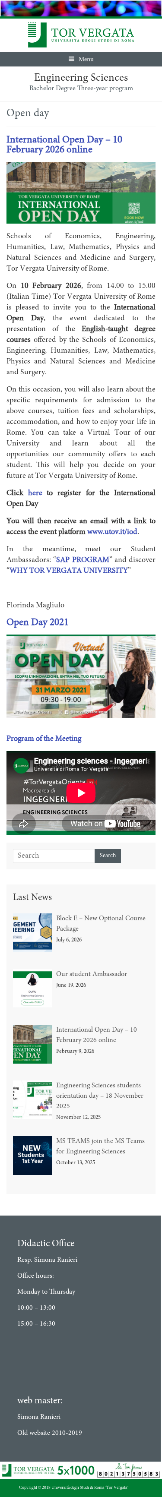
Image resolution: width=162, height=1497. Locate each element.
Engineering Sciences (81, 78)
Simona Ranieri (38, 1417)
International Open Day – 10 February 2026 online (64, 145)
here (35, 493)
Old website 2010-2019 (49, 1433)
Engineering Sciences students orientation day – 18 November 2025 (99, 1096)
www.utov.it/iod (112, 532)
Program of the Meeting (43, 739)
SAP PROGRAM (82, 560)
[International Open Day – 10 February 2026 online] (81, 167)
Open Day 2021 (37, 623)
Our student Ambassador (91, 974)
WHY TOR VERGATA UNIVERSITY (69, 571)
